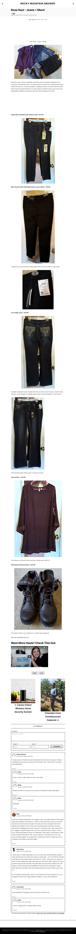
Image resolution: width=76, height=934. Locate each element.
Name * (15, 744)
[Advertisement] (38, 30)
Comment (14, 731)
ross (41, 673)
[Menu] (2, 3)
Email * (34, 744)
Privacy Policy (39, 930)
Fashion (33, 19)
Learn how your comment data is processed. (50, 913)
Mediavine (43, 931)
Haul (34, 673)
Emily (14, 13)
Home (30, 19)
